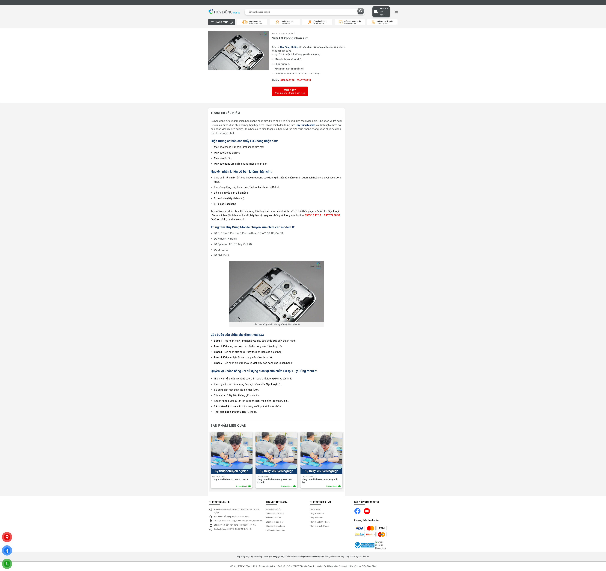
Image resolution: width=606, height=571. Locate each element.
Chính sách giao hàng (275, 526)
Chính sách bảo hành (275, 514)
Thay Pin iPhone (317, 514)
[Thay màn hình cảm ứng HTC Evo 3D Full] (276, 453)
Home (275, 33)
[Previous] (210, 461)
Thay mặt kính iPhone (319, 526)
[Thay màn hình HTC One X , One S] (231, 453)
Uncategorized (288, 33)
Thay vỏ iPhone (316, 518)
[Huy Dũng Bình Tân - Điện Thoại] (224, 12)
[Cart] (396, 11)
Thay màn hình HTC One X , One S (230, 479)
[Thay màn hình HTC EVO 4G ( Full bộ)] (321, 453)
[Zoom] (212, 66)
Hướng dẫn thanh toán (275, 530)
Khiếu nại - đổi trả (273, 518)
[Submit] (360, 11)
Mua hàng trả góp (273, 509)
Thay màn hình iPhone (320, 522)
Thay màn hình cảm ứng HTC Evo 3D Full (274, 481)
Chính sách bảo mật (274, 522)
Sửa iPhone (315, 509)
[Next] (342, 461)
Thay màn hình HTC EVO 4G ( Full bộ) (319, 481)
